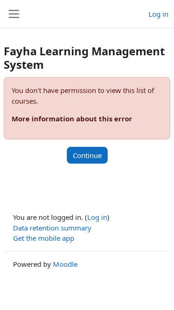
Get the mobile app (43, 238)
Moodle (65, 264)
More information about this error (72, 118)
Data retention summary (52, 227)
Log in (158, 14)
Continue (87, 155)
